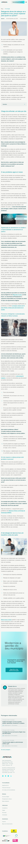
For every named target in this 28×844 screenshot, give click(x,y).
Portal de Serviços (6, 787)
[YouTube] (8, 776)
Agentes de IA (5, 785)
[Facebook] (5, 776)
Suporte (4, 821)
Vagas (3, 810)
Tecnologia (7, 8)
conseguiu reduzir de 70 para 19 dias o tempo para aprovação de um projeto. (13, 307)
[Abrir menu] (26, 2)
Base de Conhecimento (7, 823)
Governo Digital (5, 796)
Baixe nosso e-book (6, 619)
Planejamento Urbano (7, 798)
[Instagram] (3, 776)
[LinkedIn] (11, 776)
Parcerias (4, 812)
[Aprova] (4, 2)
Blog (2, 8)
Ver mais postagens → (6, 749)
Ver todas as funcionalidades (8, 789)
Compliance (4, 808)
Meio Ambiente (5, 801)
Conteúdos (4, 814)
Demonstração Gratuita (18, 2)
